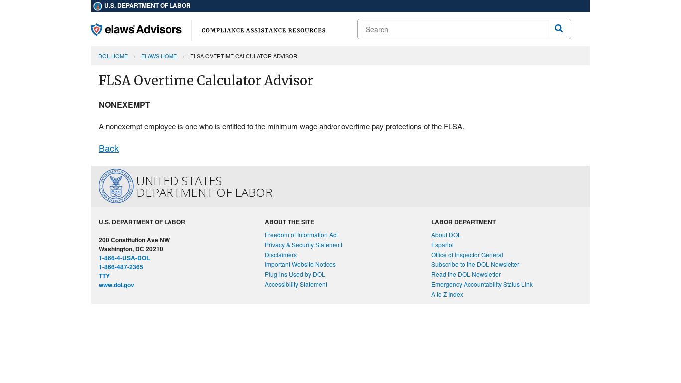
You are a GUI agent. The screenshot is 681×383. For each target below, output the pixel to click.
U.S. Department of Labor (147, 5)
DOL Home (113, 56)
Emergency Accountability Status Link (482, 284)
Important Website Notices (300, 264)
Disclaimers (281, 254)
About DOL (446, 234)
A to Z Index (447, 294)
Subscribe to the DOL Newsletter (475, 264)
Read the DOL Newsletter (466, 274)
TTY (104, 275)
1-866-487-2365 (121, 266)
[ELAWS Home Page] (208, 29)
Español (442, 244)
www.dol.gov (116, 284)
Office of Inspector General (467, 254)
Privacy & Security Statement (303, 244)
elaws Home (159, 56)
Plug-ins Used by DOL (295, 274)
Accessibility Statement (296, 284)
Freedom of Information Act (301, 234)
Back (109, 147)
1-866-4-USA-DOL (124, 257)
